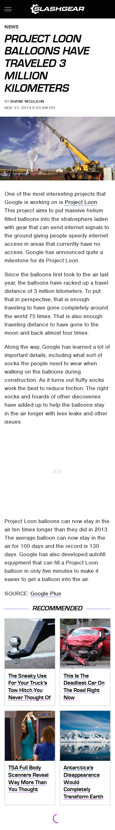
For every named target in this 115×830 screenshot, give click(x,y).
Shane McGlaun (27, 101)
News (11, 27)
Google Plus (45, 593)
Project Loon (81, 202)
